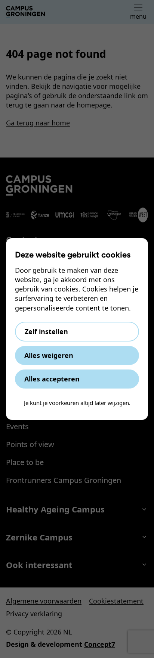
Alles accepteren (52, 378)
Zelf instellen (46, 331)
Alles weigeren (48, 355)
